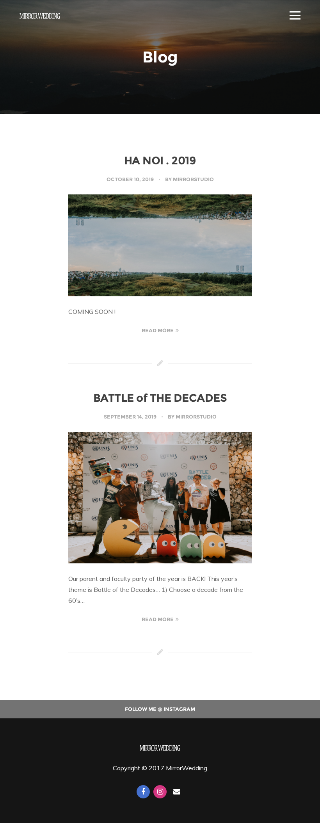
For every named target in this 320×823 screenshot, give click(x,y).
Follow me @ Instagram (160, 709)
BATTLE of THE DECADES (160, 397)
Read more (158, 330)
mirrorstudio (193, 179)
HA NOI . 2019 (160, 160)
